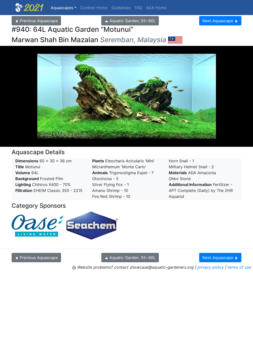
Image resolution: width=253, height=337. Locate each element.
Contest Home (93, 7)
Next (217, 20)
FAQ (138, 7)
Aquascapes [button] (62, 7)
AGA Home (156, 7)
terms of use (239, 267)
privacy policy (210, 267)
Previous (39, 20)
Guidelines (121, 7)
